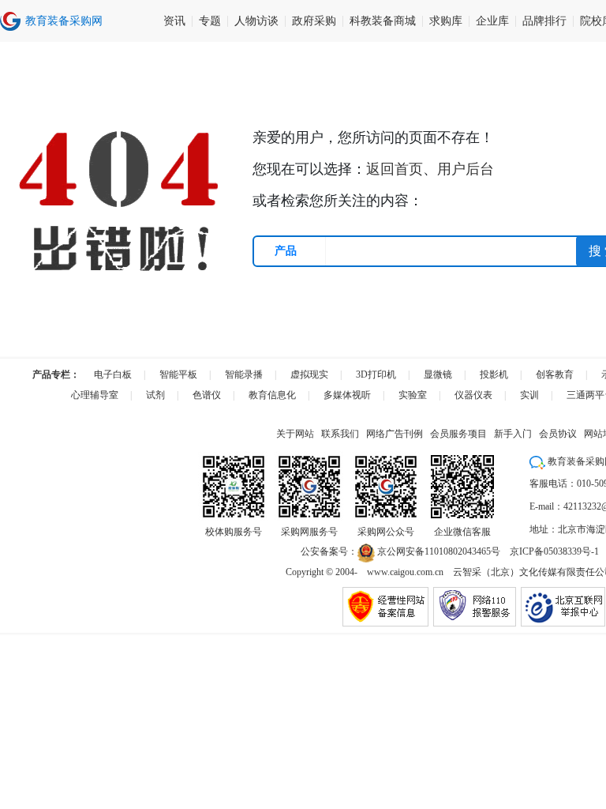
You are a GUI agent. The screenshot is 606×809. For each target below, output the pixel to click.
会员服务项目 (458, 433)
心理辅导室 (94, 395)
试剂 (155, 395)
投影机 (494, 374)
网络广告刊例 (394, 433)
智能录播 (244, 374)
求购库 (445, 21)
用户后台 (465, 169)
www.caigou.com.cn (405, 572)
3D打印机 (376, 374)
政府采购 (314, 21)
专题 (210, 21)
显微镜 (438, 374)
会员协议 (558, 433)
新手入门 (513, 433)
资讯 (174, 21)
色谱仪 (207, 395)
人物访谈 (256, 21)
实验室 (412, 395)
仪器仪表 (473, 395)
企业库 (492, 21)
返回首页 (394, 169)
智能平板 (178, 374)
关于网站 (295, 433)
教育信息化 (272, 395)
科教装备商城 (383, 21)
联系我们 (340, 433)
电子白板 (113, 374)
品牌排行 (544, 21)
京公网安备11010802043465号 (437, 551)
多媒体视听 (347, 395)
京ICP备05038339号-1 (554, 551)
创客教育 (555, 374)
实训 (529, 395)
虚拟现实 (309, 374)
